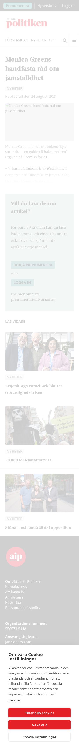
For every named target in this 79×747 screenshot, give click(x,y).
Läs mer (14, 700)
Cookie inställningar (39, 737)
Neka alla (39, 725)
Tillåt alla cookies (39, 713)
